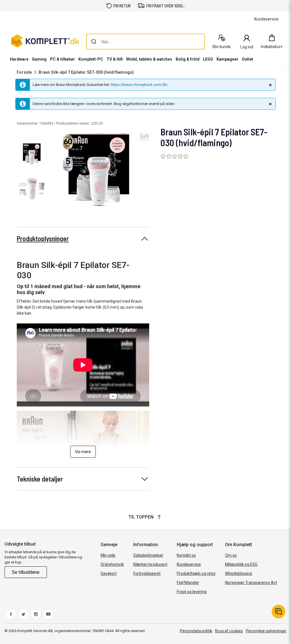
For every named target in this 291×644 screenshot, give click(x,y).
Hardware (19, 59)
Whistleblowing (238, 573)
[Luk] (269, 84)
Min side (108, 555)
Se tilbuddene (26, 572)
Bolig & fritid (187, 59)
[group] (99, 170)
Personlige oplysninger (266, 631)
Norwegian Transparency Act (251, 582)
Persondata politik (196, 631)
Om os (231, 555)
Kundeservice (189, 564)
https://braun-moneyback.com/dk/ (139, 84)
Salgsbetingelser (148, 555)
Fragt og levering (192, 591)
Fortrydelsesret (147, 573)
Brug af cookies (229, 631)
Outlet (247, 59)
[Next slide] (144, 171)
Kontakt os (186, 555)
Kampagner (227, 59)
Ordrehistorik (112, 564)
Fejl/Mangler (188, 582)
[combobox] (145, 41)
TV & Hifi (115, 59)
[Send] (94, 41)
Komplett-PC (90, 59)
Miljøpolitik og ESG (241, 564)
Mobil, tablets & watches (149, 59)
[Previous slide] (53, 171)
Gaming (39, 59)
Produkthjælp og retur (196, 573)
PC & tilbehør (62, 59)
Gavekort (109, 573)
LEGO (208, 59)
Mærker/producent (150, 564)
